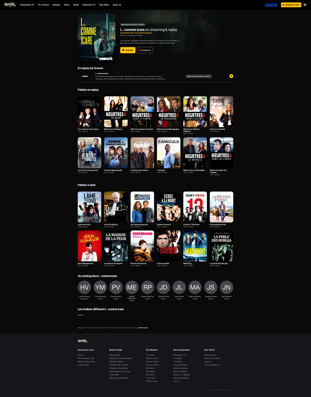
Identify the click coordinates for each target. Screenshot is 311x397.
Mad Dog (187, 263)
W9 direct (150, 375)
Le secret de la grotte (88, 170)
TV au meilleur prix (212, 365)
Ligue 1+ (208, 361)
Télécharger (114, 375)
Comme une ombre (139, 170)
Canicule (161, 170)
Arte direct (150, 371)
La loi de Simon (111, 224)
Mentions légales (116, 361)
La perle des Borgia (219, 263)
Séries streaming (180, 368)
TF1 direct (150, 355)
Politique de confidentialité (120, 358)
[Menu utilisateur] (305, 5)
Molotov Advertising (86, 361)
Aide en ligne (114, 355)
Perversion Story (139, 263)
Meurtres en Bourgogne (168, 129)
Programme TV (179, 355)
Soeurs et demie (217, 129)
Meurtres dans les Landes (218, 171)
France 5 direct (152, 365)
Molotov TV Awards (181, 375)
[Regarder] (231, 76)
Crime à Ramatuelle (113, 170)
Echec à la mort (164, 224)
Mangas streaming (181, 378)
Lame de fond (84, 224)
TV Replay (177, 358)
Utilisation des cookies (118, 365)
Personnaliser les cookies (119, 371)
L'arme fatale (163, 263)
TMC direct (151, 378)
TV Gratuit (177, 361)
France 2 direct (152, 358)
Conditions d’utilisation (118, 368)
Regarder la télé (292, 5)
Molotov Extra (210, 355)
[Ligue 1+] (271, 5)
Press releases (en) (86, 358)
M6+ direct (150, 368)
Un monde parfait (218, 224)
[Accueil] (10, 4)
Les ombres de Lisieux (88, 129)
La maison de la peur (113, 263)
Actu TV (176, 381)
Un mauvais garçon (139, 224)
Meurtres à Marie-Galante (191, 130)
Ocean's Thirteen (191, 224)
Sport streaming (180, 371)
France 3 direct (152, 361)
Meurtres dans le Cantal (142, 129)
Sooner (80, 315)
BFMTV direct (152, 381)
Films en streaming (127, 35)
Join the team (83, 365)
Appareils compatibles (118, 378)
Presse (81, 355)
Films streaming (180, 365)
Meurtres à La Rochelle (194, 170)
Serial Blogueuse (85, 263)
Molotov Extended (212, 358)
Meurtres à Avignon (113, 129)
